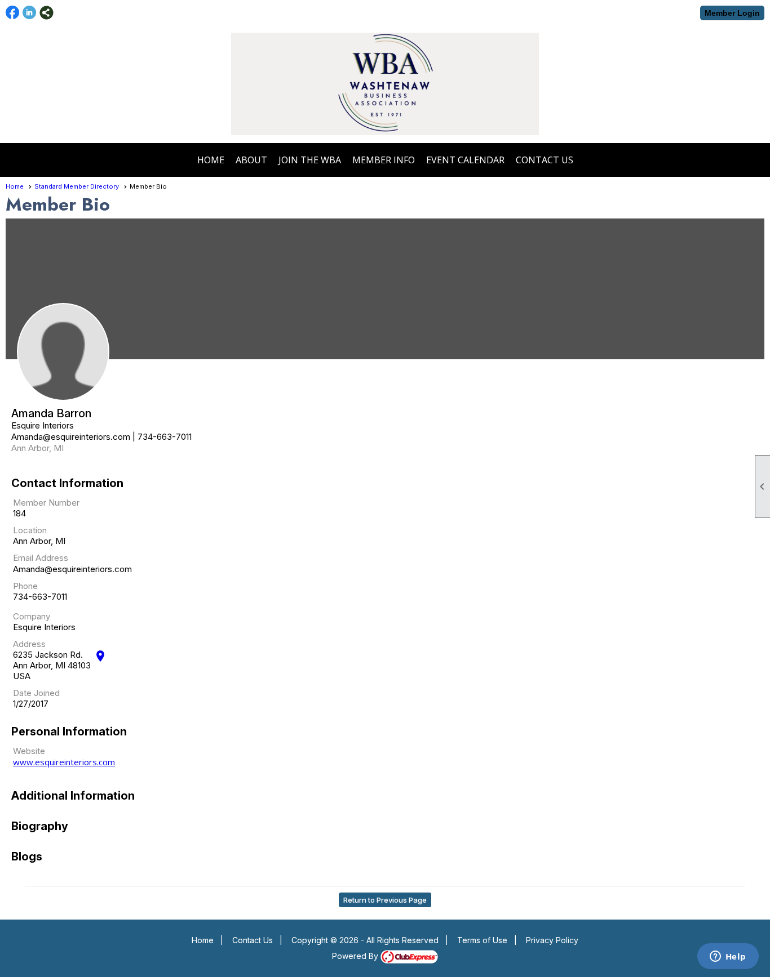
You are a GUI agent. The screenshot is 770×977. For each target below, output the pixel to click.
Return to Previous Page (385, 899)
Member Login (732, 12)
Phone (25, 586)
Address (29, 644)
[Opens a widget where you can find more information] (728, 957)
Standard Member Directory (76, 186)
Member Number (46, 502)
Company (31, 616)
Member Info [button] (383, 160)
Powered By (356, 956)
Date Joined (36, 693)
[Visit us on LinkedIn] (30, 13)
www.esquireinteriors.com (64, 762)
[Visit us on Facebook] (13, 13)
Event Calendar (465, 160)
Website (29, 751)
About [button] (251, 160)
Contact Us (544, 160)
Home (210, 160)
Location (30, 530)
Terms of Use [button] (482, 940)
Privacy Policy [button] (552, 940)
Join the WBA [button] (309, 160)
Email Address (40, 557)
